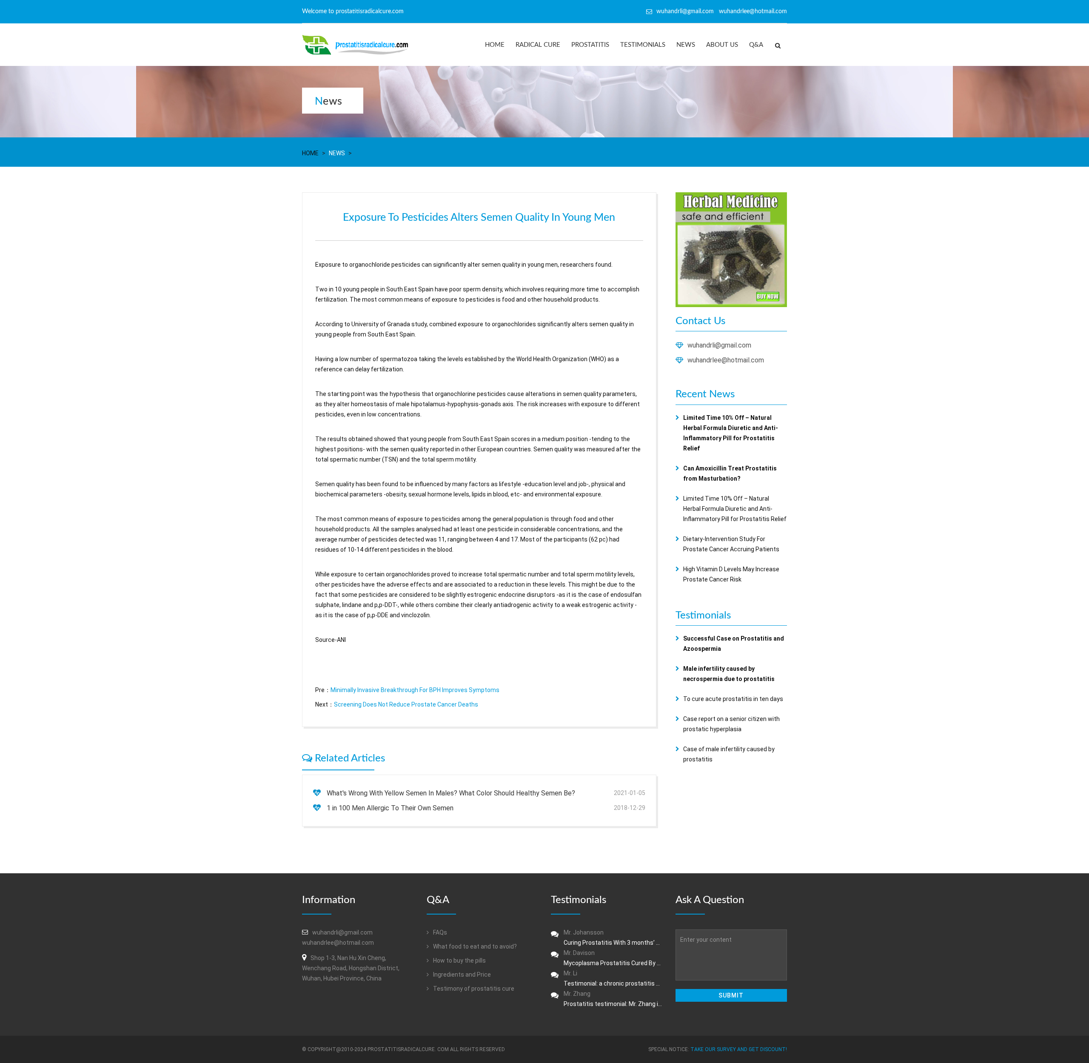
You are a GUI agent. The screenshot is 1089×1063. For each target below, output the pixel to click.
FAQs (439, 932)
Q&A (756, 45)
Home (495, 45)
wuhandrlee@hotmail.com (725, 360)
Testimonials (642, 45)
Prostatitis (590, 45)
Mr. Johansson (613, 937)
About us (722, 45)
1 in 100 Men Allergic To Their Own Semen (390, 808)
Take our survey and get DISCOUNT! (738, 1049)
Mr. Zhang (613, 998)
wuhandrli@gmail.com (719, 345)
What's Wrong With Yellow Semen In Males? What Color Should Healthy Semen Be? (451, 793)
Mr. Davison (613, 957)
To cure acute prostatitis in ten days (733, 698)
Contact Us (700, 321)
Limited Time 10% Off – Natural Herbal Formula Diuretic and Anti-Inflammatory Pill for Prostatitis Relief (735, 508)
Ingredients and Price (461, 974)
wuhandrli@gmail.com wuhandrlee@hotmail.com (721, 11)
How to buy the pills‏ (459, 960)
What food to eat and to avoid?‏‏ (474, 946)
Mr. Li (613, 978)
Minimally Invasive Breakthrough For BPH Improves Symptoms (415, 690)
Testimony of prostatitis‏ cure (473, 988)
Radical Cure (538, 45)
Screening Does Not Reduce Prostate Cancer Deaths (406, 704)
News (685, 45)
